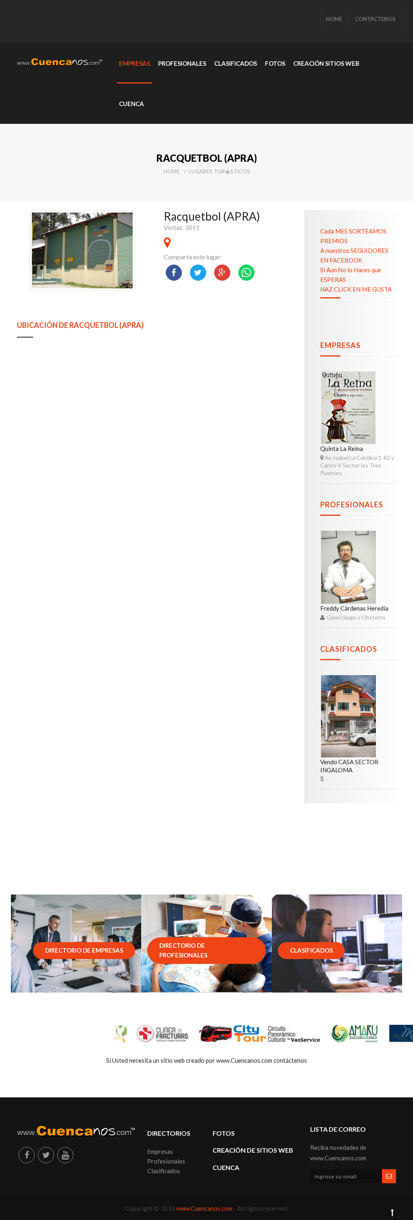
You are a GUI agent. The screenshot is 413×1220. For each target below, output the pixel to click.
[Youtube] (65, 1155)
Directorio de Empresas (84, 950)
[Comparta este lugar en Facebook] (174, 273)
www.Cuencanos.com (205, 1208)
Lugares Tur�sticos (219, 171)
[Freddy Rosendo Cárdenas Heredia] (348, 567)
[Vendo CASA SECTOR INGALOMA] (348, 716)
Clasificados (348, 648)
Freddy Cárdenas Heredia (354, 608)
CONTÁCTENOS (375, 19)
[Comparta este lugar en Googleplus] (222, 273)
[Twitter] (46, 1155)
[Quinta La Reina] (348, 408)
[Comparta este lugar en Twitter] (198, 273)
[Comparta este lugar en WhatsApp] (246, 273)
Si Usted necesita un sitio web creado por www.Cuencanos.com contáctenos (206, 1060)
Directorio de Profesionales (183, 950)
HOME (334, 19)
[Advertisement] (164, 22)
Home (171, 171)
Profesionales (351, 504)
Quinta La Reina (341, 448)
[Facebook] (27, 1155)
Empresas (340, 345)
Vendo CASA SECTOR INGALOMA (349, 766)
